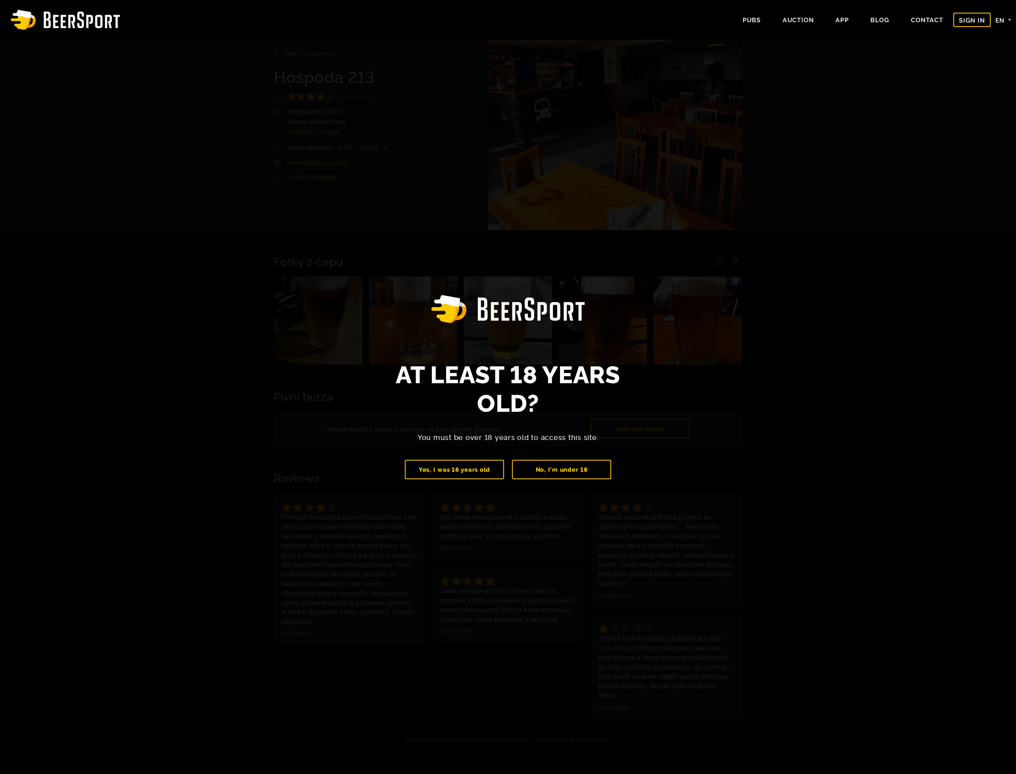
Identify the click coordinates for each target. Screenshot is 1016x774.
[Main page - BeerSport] (65, 20)
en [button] (1000, 19)
